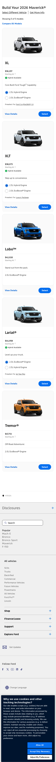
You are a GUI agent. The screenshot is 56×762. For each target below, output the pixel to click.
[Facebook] (3, 669)
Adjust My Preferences (39, 757)
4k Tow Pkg (20, 374)
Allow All (40, 745)
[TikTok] (21, 669)
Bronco (6, 536)
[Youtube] (12, 669)
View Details (11, 114)
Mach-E (6, 533)
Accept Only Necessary (40, 751)
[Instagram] (17, 669)
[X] (8, 669)
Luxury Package (22, 197)
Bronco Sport (10, 540)
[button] (28, 611)
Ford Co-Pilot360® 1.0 (24, 104)
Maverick (7, 543)
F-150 (5, 546)
